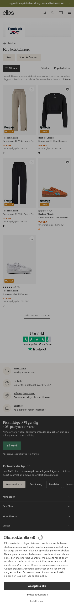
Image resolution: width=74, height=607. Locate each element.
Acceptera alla (37, 586)
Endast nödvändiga (37, 594)
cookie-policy (39, 575)
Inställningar (37, 601)
